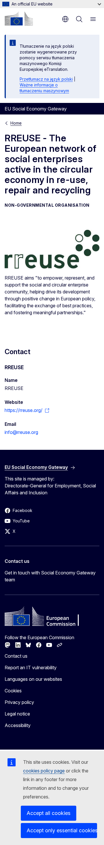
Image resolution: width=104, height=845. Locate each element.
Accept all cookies (48, 813)
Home (16, 123)
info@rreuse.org (21, 432)
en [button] (65, 19)
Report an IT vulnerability (31, 667)
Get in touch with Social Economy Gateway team (50, 576)
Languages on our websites (33, 679)
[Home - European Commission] (19, 18)
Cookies (13, 691)
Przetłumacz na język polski (46, 79)
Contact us (16, 656)
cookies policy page (44, 771)
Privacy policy (19, 702)
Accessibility (18, 725)
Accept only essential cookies (62, 830)
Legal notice (17, 714)
